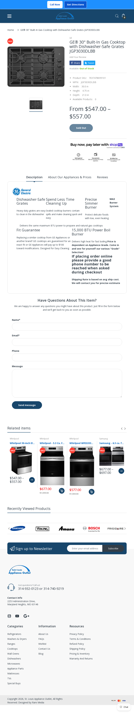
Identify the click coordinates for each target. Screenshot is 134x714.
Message (17, 366)
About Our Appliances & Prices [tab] (69, 177)
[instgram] (9, 617)
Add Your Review (77, 57)
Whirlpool (14, 438)
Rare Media (38, 702)
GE (70, 38)
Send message (27, 405)
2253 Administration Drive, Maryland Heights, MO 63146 (22, 603)
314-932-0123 (28, 588)
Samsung (103, 438)
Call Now (55, 4)
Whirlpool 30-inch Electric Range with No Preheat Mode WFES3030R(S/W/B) (22, 443)
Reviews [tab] (102, 177)
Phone (15, 350)
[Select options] (32, 480)
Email (16, 335)
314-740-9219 (53, 588)
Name (16, 319)
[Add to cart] (62, 491)
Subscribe (113, 548)
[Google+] (26, 615)
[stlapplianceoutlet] (65, 16)
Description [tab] (34, 177)
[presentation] (121, 428)
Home (10, 29)
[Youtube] (17, 617)
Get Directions (75, 4)
